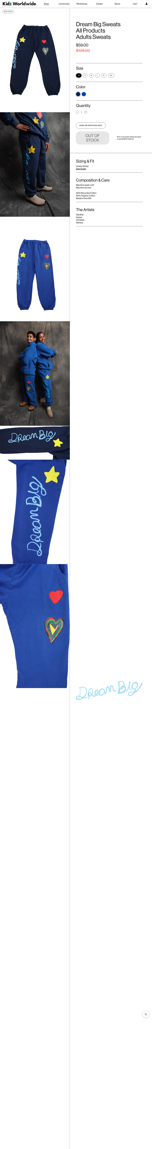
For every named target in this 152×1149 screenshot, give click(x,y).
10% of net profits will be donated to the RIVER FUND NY (129, 138)
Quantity (83, 105)
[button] (146, 1014)
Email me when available (90, 125)
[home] (19, 3)
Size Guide (81, 169)
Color (80, 87)
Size (79, 68)
